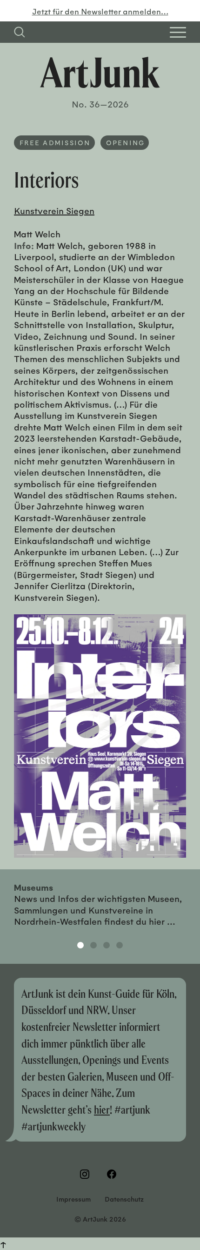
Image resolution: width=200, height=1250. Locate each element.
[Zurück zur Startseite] (100, 72)
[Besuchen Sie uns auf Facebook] (113, 1174)
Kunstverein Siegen (54, 210)
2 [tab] (93, 945)
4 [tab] (119, 945)
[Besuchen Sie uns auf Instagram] (86, 1174)
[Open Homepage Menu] (178, 32)
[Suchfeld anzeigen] (19, 32)
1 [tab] (80, 945)
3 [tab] (106, 945)
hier (102, 1109)
